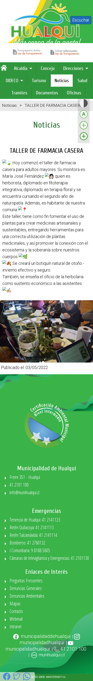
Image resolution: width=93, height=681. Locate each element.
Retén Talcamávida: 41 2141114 (33, 535)
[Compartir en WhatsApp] (26, 679)
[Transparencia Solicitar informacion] (65, 55)
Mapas (15, 603)
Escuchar (80, 20)
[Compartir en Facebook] (6, 679)
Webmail (16, 619)
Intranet (15, 626)
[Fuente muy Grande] (84, 140)
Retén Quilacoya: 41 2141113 (32, 527)
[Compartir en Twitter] (16, 679)
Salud (82, 80)
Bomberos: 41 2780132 (27, 542)
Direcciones (73, 68)
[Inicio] (5, 69)
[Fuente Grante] (84, 129)
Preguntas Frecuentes (26, 580)
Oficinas (74, 93)
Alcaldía (20, 68)
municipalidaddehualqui (45, 636)
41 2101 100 (19, 485)
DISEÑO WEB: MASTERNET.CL (47, 676)
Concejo (48, 68)
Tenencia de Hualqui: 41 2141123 (35, 519)
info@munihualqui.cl (24, 492)
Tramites (19, 93)
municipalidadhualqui (42, 642)
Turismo (39, 80)
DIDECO (12, 80)
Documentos (47, 93)
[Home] (46, 46)
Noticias (62, 80)
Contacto (16, 611)
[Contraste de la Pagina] (84, 107)
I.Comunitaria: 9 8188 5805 (30, 550)
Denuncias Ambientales (27, 596)
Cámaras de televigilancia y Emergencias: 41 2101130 (49, 558)
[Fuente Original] (84, 118)
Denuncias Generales (26, 588)
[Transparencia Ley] (28, 55)
